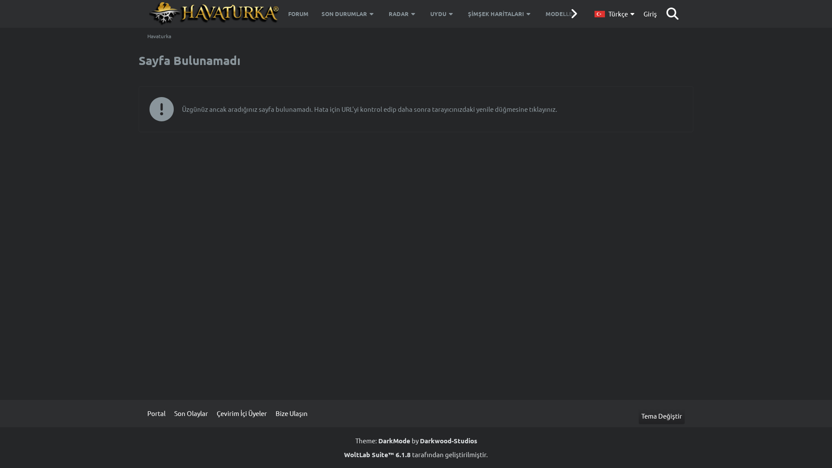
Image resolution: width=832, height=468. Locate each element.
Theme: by (416, 440)
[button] (615, 14)
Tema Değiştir (661, 416)
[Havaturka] (214, 14)
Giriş (650, 14)
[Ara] (672, 14)
